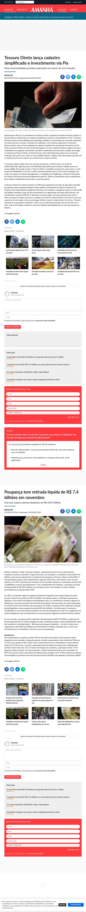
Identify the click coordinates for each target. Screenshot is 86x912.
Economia (20, 231)
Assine (73, 10)
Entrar (67, 2)
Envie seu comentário (12, 327)
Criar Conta (77, 2)
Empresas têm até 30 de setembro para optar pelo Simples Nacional (14, 700)
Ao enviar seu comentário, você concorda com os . (30, 321)
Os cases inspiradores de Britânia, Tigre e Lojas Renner (28, 372)
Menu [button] (10, 2)
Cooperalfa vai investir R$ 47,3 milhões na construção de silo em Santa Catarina (38, 364)
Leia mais (43, 885)
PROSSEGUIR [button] (76, 904)
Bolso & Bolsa (9, 231)
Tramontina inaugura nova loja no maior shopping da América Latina (33, 379)
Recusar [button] (62, 904)
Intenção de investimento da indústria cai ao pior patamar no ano (42, 700)
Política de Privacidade (36, 421)
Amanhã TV (22, 10)
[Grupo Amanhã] (42, 9)
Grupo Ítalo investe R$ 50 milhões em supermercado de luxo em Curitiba (35, 357)
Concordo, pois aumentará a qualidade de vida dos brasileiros (33, 444)
